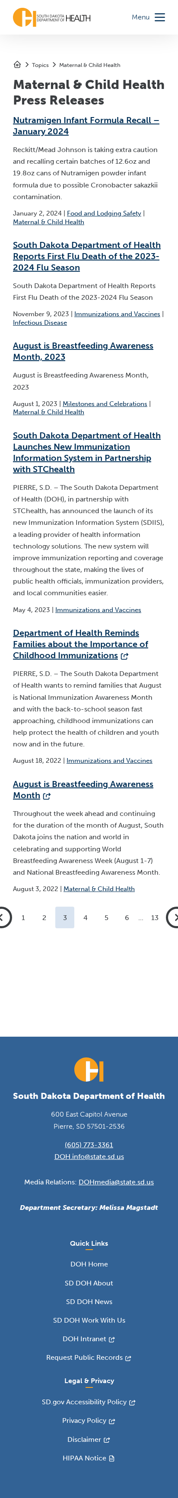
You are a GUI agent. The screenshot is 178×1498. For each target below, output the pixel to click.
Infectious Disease (40, 323)
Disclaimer (84, 1439)
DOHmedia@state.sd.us (116, 1182)
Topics (40, 65)
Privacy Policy (84, 1420)
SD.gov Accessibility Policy (84, 1402)
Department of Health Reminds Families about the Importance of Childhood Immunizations (80, 644)
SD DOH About (89, 1283)
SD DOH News (89, 1302)
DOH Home (89, 1264)
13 (155, 918)
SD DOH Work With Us (89, 1320)
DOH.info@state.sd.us (89, 1156)
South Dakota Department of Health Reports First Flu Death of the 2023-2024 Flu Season (87, 256)
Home (17, 64)
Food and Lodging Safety (104, 213)
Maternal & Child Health (90, 65)
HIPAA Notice (84, 1458)
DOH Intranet (84, 1339)
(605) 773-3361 (89, 1145)
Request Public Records (84, 1357)
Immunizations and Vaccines (117, 314)
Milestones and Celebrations (105, 404)
